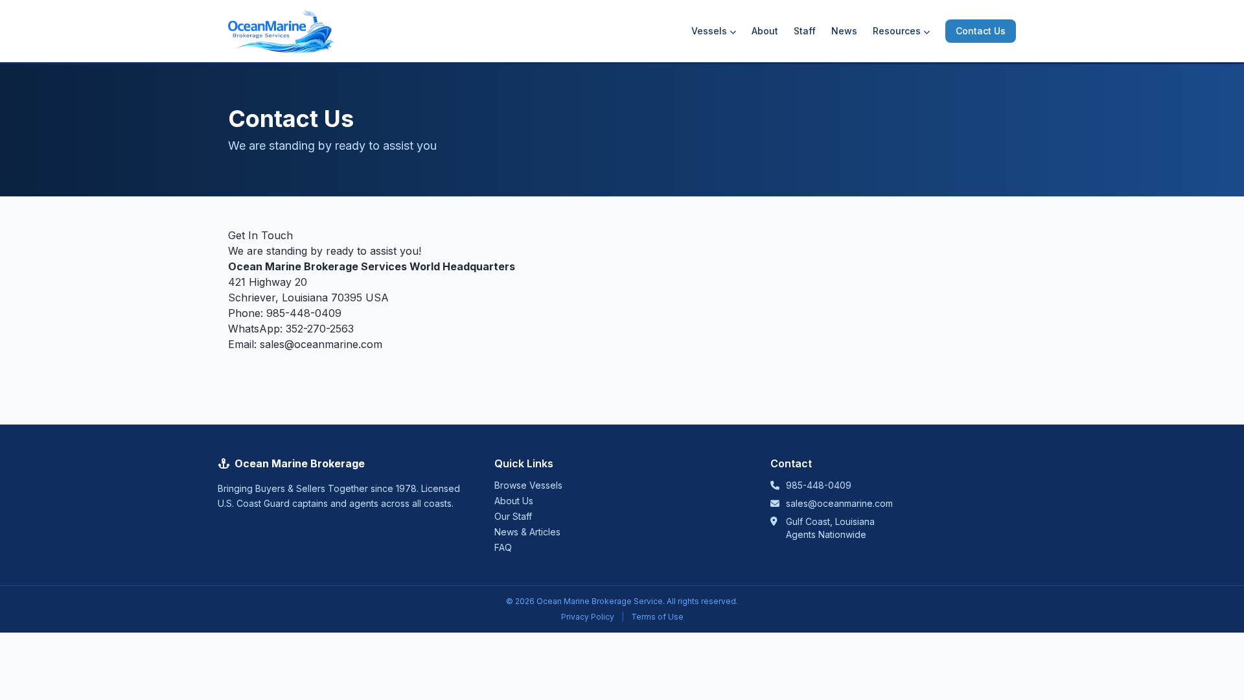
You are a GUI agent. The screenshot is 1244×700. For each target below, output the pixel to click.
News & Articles (527, 531)
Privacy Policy (587, 617)
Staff (805, 30)
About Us (513, 500)
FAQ (503, 547)
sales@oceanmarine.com (321, 344)
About (765, 30)
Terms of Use (657, 617)
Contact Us (981, 30)
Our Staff (513, 516)
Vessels (709, 30)
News (844, 30)
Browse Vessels (528, 485)
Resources (897, 30)
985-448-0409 (303, 313)
